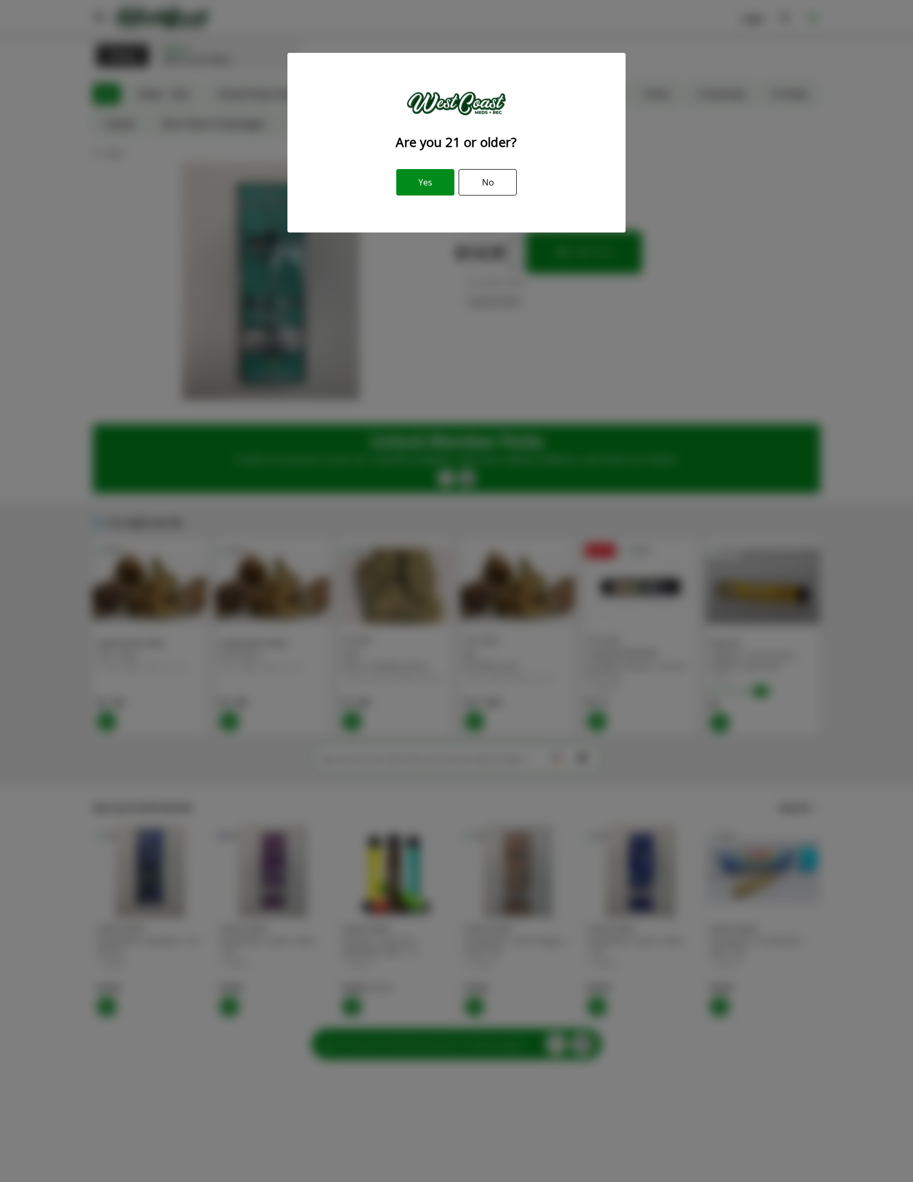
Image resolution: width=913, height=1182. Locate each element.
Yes (425, 182)
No (488, 182)
